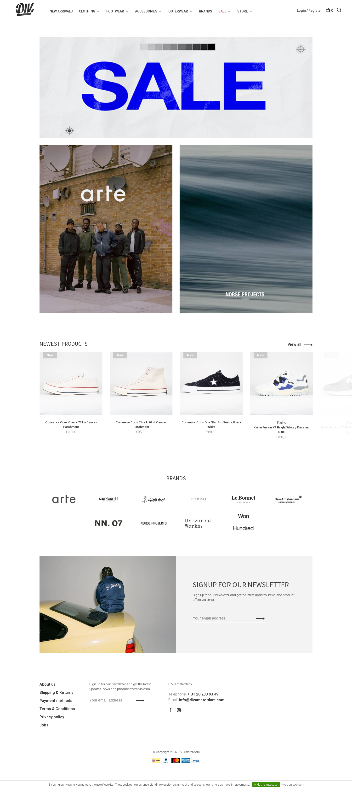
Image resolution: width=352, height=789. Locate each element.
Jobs (44, 725)
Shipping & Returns (57, 692)
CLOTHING (87, 11)
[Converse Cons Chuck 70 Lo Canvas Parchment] (71, 383)
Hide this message (265, 784)
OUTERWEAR (178, 11)
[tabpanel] (71, 400)
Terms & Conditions (57, 709)
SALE (222, 11)
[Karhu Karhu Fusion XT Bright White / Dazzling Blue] (281, 383)
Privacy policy (52, 717)
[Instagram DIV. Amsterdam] (179, 710)
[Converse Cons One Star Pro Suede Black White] (211, 383)
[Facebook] (170, 710)
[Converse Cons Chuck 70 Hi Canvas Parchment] (141, 383)
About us (48, 684)
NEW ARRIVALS (61, 11)
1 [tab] (173, 452)
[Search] (339, 10)
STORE (242, 11)
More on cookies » (293, 784)
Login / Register (309, 10)
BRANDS (205, 11)
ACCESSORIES (146, 11)
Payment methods (56, 700)
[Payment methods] (156, 762)
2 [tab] (182, 452)
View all (294, 344)
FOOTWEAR (115, 11)
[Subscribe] (259, 618)
